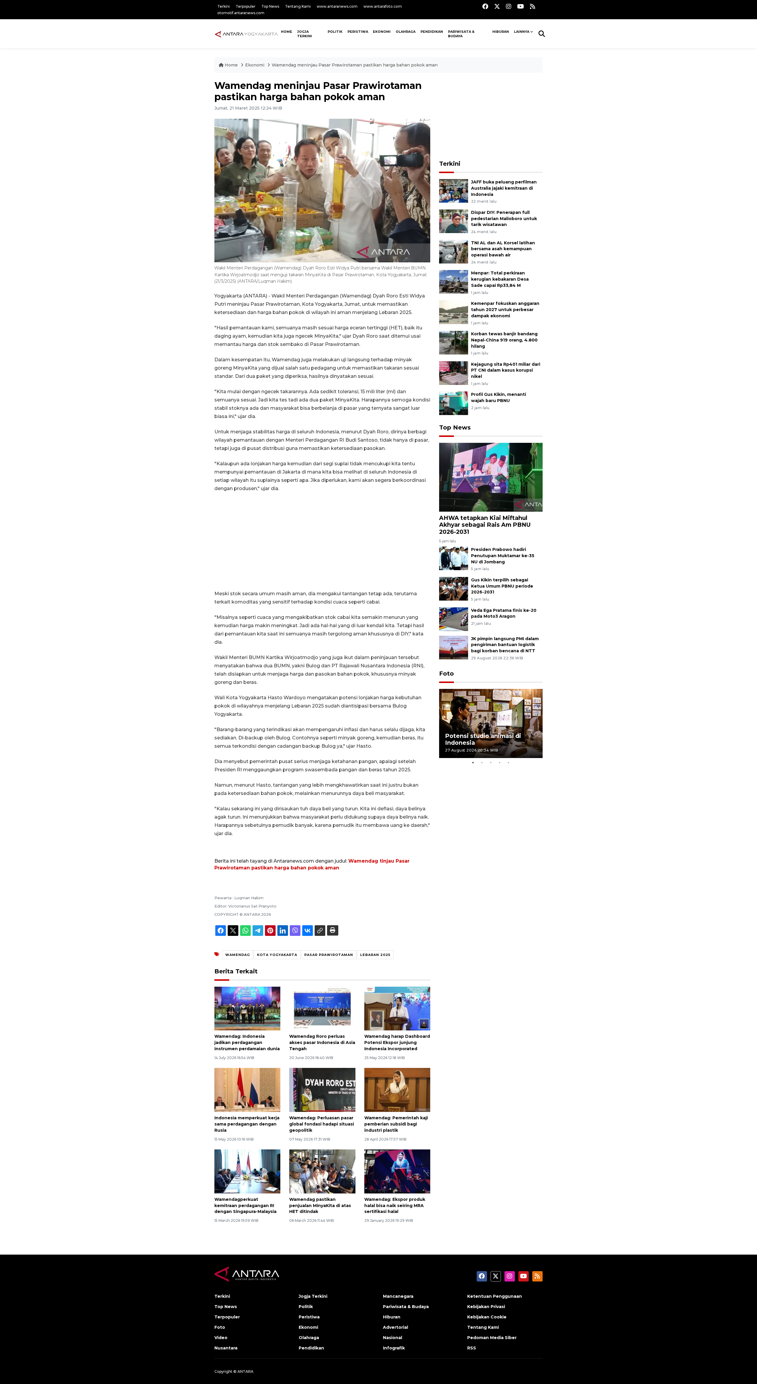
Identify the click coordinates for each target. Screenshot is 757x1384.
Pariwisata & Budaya (461, 34)
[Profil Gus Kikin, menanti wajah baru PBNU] (453, 403)
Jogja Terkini (304, 34)
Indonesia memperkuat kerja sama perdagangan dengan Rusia (246, 1124)
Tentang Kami (298, 6)
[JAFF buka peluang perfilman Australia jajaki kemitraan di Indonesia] (453, 190)
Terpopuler (245, 6)
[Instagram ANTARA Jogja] (508, 6)
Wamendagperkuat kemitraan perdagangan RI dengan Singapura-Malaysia (245, 1205)
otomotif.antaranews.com (240, 13)
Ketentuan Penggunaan (494, 1296)
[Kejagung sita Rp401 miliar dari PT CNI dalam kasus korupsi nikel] (453, 372)
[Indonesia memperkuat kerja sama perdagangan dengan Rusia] (247, 1089)
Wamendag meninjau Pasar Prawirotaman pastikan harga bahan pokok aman (355, 65)
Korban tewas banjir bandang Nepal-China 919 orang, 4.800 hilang (504, 340)
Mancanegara (398, 1296)
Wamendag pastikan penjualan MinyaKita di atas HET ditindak (320, 1205)
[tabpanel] (491, 723)
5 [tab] (509, 762)
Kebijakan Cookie (487, 1317)
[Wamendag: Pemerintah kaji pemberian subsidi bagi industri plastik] (397, 1089)
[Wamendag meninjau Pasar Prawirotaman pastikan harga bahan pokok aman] (491, 477)
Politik (335, 32)
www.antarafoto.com (382, 6)
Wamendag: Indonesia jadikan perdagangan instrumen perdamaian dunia (247, 1042)
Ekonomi (382, 32)
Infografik (394, 1348)
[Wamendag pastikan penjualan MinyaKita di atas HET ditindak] (322, 1171)
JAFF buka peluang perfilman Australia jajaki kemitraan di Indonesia (504, 188)
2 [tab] (482, 762)
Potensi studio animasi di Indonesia (483, 739)
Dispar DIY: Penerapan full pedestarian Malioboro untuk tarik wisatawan (504, 218)
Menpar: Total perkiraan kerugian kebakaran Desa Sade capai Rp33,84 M (500, 279)
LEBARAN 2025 (375, 955)
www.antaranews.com (337, 6)
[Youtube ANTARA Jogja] (520, 6)
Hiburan (500, 32)
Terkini (223, 6)
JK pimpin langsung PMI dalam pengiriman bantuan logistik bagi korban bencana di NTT (505, 645)
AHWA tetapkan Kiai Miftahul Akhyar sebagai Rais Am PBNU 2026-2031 (485, 524)
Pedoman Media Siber (492, 1337)
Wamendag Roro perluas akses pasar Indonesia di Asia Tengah (322, 1042)
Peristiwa (357, 32)
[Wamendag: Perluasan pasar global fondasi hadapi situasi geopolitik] (322, 1089)
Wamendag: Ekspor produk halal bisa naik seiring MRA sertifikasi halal (394, 1205)
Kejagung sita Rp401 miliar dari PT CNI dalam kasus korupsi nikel (505, 370)
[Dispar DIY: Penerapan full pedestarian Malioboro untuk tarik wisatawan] (453, 221)
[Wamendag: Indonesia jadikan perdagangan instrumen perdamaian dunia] (247, 1008)
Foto (446, 673)
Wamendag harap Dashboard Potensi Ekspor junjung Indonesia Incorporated (397, 1042)
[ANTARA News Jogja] (246, 34)
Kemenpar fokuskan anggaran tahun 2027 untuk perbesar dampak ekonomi (505, 309)
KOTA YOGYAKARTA (277, 955)
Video (220, 1337)
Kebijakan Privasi (486, 1306)
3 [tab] (491, 762)
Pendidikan (431, 32)
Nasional (392, 1337)
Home (231, 65)
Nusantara (225, 1348)
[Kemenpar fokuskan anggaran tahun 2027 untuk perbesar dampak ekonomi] (453, 312)
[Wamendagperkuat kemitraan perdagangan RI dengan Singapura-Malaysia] (247, 1171)
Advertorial (395, 1327)
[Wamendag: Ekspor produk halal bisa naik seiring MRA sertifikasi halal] (397, 1171)
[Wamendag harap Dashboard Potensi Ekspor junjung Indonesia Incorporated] (397, 1008)
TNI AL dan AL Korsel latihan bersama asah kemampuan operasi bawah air (503, 249)
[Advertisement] (322, 541)
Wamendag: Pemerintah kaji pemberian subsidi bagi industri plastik (396, 1124)
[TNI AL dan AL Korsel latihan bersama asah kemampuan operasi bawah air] (453, 251)
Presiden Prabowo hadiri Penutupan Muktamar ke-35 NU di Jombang (502, 556)
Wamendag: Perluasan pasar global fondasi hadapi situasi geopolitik (321, 1124)
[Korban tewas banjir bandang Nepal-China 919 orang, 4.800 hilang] (453, 342)
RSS (471, 1348)
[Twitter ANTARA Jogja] (497, 6)
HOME (286, 32)
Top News (270, 6)
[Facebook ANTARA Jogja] (485, 6)
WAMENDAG (237, 955)
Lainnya (521, 32)
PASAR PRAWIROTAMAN (328, 955)
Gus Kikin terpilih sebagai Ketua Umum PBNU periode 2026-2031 (502, 586)
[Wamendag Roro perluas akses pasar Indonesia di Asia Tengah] (322, 1008)
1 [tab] (473, 762)
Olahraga (405, 32)
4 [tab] (500, 762)
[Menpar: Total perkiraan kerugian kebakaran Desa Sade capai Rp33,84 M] (453, 281)
